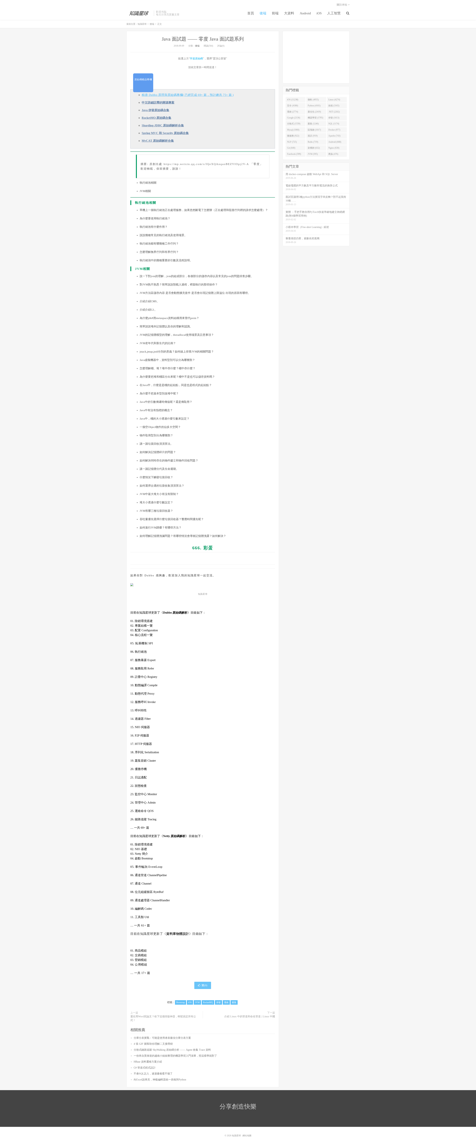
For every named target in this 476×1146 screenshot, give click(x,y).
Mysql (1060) (293, 129)
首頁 (250, 13)
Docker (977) (334, 129)
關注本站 (342, 4)
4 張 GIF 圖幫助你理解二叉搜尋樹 (153, 1043)
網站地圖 (246, 1135)
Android (305, 13)
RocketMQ (208, 1002)
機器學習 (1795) (315, 117)
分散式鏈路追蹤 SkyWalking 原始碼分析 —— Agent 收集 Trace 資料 (172, 1049)
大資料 (289, 13)
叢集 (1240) (313, 123)
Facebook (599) (294, 154)
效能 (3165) (333, 105)
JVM (197, 1002)
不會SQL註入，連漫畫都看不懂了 (153, 1073)
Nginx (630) (333, 148)
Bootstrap (180, 1002)
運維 (226, 1002)
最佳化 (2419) (314, 111)
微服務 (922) (293, 135)
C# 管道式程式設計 (145, 1067)
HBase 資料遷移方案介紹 (148, 1061)
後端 (263, 13)
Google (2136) (293, 117)
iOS (319, 13)
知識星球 (139, 13)
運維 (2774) (292, 111)
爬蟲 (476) (333, 154)
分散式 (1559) (293, 123)
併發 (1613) (333, 117)
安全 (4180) (292, 105)
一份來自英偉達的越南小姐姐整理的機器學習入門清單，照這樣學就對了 (175, 1055)
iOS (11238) (292, 99)
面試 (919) (313, 135)
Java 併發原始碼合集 (155, 110)
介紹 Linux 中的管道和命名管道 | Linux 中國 (249, 1016)
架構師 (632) (314, 148)
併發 (218, 1002)
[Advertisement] (316, 57)
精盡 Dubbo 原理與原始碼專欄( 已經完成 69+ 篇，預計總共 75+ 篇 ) (188, 94)
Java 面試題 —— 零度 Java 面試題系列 (203, 39)
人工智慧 (334, 13)
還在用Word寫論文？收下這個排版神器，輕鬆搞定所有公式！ (163, 1018)
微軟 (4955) (313, 99)
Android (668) (334, 142)
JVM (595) (313, 154)
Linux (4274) (334, 99)
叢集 (234, 1002)
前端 (275, 13)
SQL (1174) (333, 123)
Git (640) (291, 148)
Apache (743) (334, 135)
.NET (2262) (334, 111)
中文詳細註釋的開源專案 (158, 102)
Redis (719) (313, 142)
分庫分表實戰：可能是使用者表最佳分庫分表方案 (162, 1038)
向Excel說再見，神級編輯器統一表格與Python (160, 1079)
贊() (204, 985)
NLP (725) (292, 142)
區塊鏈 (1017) (314, 129)
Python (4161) (314, 105)
